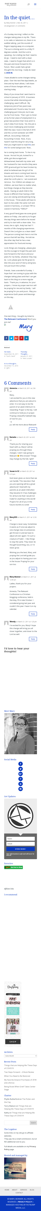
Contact (19, 1193)
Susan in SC (14, 471)
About (14, 1190)
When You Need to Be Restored (17, 1076)
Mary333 (13, 517)
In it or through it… (10, 364)
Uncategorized (9, 26)
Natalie (13, 437)
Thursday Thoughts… (25, 353)
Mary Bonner (11, 23)
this (29, 144)
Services (23, 1190)
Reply (33, 429)
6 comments (20, 26)
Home (7, 1190)
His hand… (7, 352)
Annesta (13, 388)
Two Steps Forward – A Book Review (19, 1072)
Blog (32, 1190)
